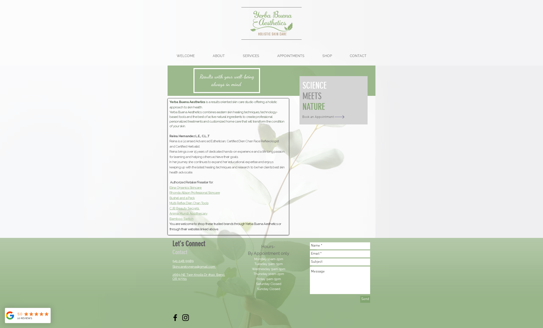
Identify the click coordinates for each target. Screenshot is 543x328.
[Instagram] (185, 317)
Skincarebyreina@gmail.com (193, 267)
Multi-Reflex (177, 203)
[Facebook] (175, 317)
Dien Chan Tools (196, 203)
